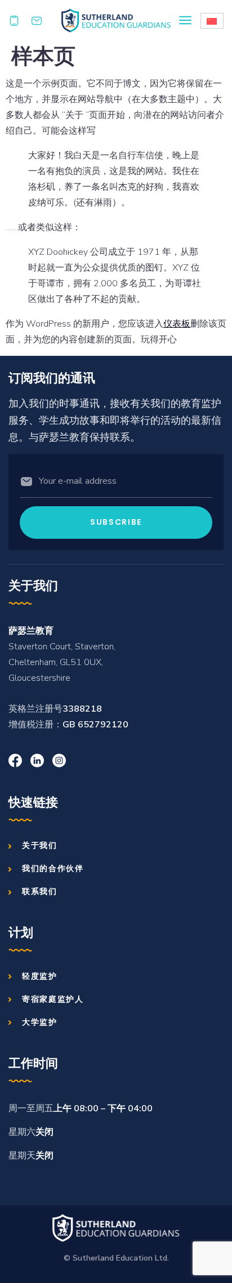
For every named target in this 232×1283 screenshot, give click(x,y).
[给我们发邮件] (42, 20)
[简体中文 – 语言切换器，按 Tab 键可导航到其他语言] (212, 21)
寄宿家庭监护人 (53, 999)
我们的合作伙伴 (53, 868)
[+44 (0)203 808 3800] (19, 20)
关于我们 (39, 845)
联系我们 (39, 891)
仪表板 (176, 324)
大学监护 (39, 1022)
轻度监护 (39, 976)
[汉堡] (185, 20)
